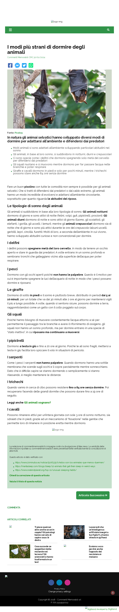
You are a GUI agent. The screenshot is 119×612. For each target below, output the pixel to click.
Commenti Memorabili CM (19, 57)
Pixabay (19, 132)
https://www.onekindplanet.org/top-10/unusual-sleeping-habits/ (46, 470)
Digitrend (107, 609)
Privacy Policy (59, 589)
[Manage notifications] (113, 593)
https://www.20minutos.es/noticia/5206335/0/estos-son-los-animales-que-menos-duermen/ (59, 462)
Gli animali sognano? (37, 402)
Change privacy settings (59, 591)
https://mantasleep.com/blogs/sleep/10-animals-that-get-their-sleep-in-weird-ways (55, 466)
